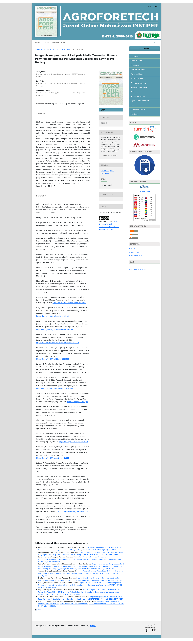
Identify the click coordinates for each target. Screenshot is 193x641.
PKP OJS (93, 626)
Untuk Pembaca (134, 249)
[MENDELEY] (144, 137)
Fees (132, 105)
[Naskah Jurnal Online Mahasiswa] (144, 165)
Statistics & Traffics (138, 110)
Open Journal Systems (137, 269)
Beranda (38, 49)
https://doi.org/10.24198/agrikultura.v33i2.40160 (54, 388)
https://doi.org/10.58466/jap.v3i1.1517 (73, 442)
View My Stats (144, 191)
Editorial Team (136, 61)
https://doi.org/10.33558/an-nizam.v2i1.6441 (69, 303)
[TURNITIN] (144, 129)
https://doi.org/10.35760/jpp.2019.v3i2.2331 (52, 458)
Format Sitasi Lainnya (110, 155)
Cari (154, 42)
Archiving (134, 92)
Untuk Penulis (134, 252)
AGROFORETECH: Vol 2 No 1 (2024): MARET (98, 568)
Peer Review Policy (138, 69)
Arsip (46, 42)
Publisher (134, 114)
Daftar (149, 6)
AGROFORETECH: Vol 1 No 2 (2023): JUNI (107, 580)
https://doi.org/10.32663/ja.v (77, 402)
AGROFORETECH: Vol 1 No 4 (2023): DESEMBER (63, 594)
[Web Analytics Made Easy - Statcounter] (144, 186)
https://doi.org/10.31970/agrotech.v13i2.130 (72, 511)
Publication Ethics (137, 78)
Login (156, 6)
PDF (103, 110)
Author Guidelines (138, 96)
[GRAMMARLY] (144, 145)
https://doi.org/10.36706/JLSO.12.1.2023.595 (52, 359)
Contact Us (135, 56)
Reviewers (135, 65)
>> (43, 610)
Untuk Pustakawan (135, 256)
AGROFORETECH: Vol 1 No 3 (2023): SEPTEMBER (99, 550)
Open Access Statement (140, 101)
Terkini (38, 42)
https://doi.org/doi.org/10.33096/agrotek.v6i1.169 (54, 329)
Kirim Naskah (144, 49)
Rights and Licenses (138, 83)
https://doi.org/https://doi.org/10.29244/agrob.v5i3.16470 (57, 343)
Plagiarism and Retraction (140, 87)
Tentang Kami (58, 42)
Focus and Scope (137, 74)
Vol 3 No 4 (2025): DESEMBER (60, 49)
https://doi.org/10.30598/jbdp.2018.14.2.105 (52, 316)
